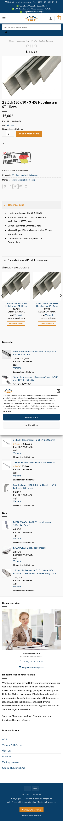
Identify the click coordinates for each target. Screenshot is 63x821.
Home (11, 41)
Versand (11, 125)
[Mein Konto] (50, 18)
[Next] (60, 301)
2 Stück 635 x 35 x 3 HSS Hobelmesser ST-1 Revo (16, 304)
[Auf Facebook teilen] (10, 186)
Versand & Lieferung (12, 745)
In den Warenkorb (29, 133)
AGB (4, 739)
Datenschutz (34, 431)
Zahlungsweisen (10, 762)
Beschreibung (16, 204)
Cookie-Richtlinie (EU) (13, 767)
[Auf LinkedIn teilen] (26, 186)
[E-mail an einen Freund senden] (20, 186)
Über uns (6, 750)
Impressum (44, 431)
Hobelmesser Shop (22, 41)
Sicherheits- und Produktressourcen (28, 260)
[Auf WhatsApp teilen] (4, 186)
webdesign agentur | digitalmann (31, 815)
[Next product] (28, 46)
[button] (58, 390)
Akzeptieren (31, 417)
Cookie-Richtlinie (21, 431)
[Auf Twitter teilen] (15, 186)
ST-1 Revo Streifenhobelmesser (43, 41)
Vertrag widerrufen (31, 809)
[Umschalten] (5, 205)
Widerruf (6, 756)
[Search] (6, 32)
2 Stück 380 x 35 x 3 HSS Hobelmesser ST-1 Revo (47, 304)
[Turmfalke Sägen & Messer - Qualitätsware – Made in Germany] (31, 18)
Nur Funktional (31, 425)
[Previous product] (34, 46)
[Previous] (2, 301)
